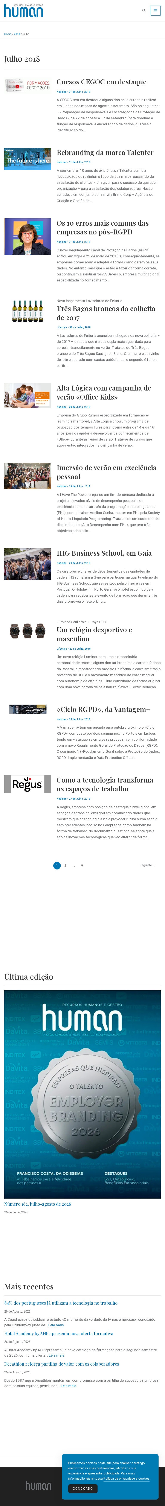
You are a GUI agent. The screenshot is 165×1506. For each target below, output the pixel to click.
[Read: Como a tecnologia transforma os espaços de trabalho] (27, 784)
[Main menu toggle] (156, 11)
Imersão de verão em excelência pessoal (107, 472)
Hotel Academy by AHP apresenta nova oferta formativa (58, 1333)
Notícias (62, 91)
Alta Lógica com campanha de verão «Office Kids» (104, 392)
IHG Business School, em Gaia (104, 552)
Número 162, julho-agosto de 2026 (37, 1204)
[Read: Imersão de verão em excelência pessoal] (27, 476)
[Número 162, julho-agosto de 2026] (82, 1094)
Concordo (83, 1489)
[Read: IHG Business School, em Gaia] (27, 564)
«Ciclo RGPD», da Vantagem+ (103, 709)
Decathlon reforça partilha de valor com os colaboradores (61, 1364)
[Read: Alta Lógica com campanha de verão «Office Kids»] (27, 395)
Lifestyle (62, 327)
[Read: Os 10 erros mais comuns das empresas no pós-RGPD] (27, 236)
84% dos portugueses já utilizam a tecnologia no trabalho (61, 1303)
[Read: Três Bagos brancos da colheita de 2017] (27, 310)
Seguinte (148, 865)
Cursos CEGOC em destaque (102, 81)
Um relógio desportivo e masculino (94, 634)
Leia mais (56, 1325)
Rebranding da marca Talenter (105, 152)
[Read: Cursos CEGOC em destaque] (27, 85)
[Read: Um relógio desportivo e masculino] (27, 630)
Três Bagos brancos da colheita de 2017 (106, 313)
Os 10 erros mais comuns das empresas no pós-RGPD (103, 227)
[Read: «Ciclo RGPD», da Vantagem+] (27, 709)
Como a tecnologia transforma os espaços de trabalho (105, 784)
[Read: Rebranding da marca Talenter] (27, 158)
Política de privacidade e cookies (127, 1478)
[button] (144, 10)
